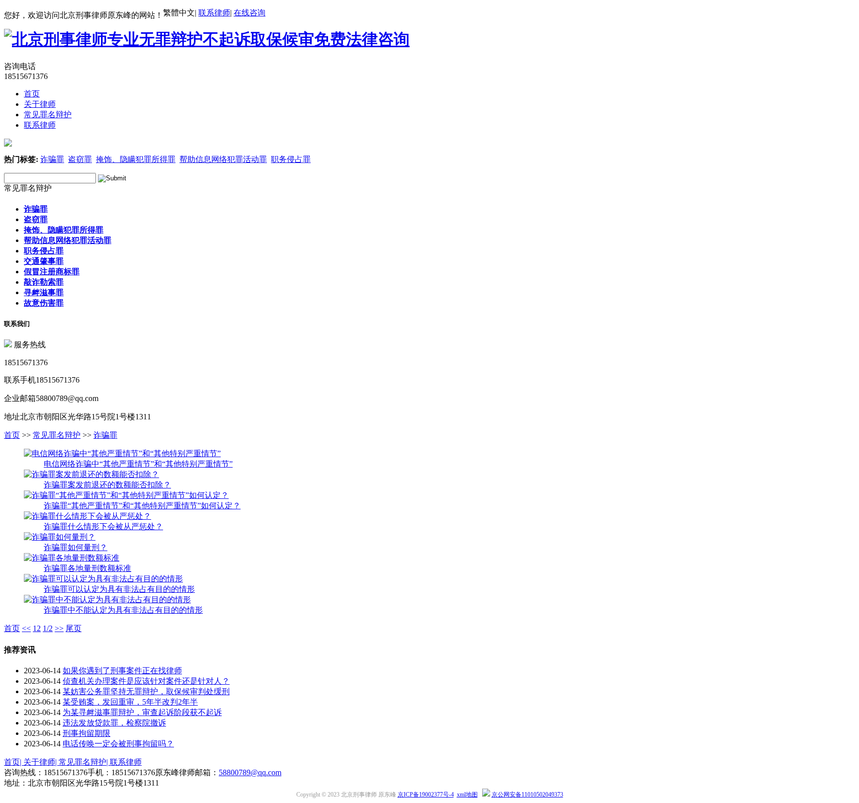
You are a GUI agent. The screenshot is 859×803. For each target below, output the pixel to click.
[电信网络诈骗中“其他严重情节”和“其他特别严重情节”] (122, 453)
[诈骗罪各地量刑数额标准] (71, 558)
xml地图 (467, 794)
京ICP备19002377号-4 (426, 794)
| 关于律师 (37, 762)
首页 (32, 93)
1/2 (48, 628)
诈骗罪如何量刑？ (75, 547)
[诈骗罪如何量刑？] (59, 537)
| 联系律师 (124, 762)
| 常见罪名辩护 (80, 762)
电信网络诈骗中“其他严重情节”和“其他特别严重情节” (138, 464)
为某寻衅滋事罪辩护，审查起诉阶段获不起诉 (142, 712)
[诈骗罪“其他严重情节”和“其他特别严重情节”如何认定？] (126, 495)
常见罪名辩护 (48, 114)
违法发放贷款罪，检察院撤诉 (114, 723)
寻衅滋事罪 (44, 292)
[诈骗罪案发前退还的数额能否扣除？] (91, 474)
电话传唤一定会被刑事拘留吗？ (118, 743)
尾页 (74, 628)
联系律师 (214, 12)
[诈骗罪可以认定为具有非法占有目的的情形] (103, 578)
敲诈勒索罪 (44, 282)
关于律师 (40, 104)
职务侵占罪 (291, 159)
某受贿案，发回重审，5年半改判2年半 (130, 702)
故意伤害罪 (44, 303)
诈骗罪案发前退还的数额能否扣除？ (107, 485)
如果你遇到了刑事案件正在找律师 (122, 670)
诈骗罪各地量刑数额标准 (87, 568)
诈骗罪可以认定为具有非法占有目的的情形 (119, 589)
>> (59, 628)
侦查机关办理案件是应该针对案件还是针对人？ (146, 681)
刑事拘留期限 (86, 733)
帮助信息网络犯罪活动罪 (223, 159)
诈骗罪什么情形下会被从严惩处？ (103, 526)
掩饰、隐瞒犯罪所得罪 (135, 159)
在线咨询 (249, 12)
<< (26, 628)
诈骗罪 (52, 159)
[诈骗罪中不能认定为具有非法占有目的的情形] (107, 599)
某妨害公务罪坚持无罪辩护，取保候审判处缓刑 (146, 691)
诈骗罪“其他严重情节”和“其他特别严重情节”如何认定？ (142, 505)
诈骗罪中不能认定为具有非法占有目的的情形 (123, 610)
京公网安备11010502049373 (527, 794)
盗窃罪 (80, 159)
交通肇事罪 (44, 261)
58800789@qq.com (250, 772)
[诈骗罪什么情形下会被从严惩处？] (87, 516)
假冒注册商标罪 (52, 271)
